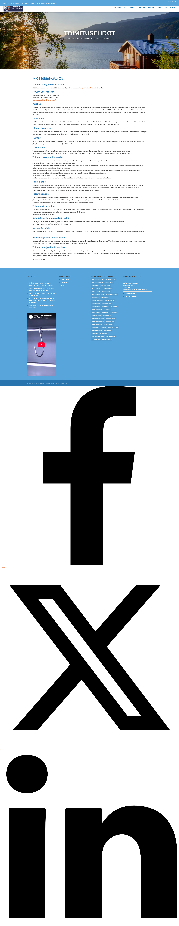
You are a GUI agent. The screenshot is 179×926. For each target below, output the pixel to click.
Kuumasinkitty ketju (98, 294)
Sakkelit (103, 327)
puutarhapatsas (110, 321)
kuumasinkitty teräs (111, 294)
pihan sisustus (96, 312)
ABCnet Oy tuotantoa (60, 383)
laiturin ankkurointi (97, 300)
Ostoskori (64, 282)
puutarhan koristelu (98, 321)
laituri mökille (104, 297)
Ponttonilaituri (96, 315)
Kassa (62, 285)
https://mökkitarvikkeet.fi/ (87, 88)
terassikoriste (107, 330)
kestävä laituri (106, 291)
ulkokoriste (103, 333)
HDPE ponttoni (96, 288)
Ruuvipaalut (95, 327)
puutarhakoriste (110, 318)
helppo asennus (107, 288)
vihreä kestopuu (107, 339)
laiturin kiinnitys (109, 300)
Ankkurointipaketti (97, 282)
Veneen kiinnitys (110, 336)
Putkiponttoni (107, 315)
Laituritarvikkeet (106, 303)
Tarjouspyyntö (155, 8)
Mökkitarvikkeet (97, 309)
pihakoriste (107, 309)
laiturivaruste (96, 306)
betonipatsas (95, 285)
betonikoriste (109, 282)
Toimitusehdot (130, 293)
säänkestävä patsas (113, 327)
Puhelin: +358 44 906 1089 (11, 3)
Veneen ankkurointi (98, 336)
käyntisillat (95, 297)
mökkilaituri (105, 306)
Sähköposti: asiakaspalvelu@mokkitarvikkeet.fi (39, 3)
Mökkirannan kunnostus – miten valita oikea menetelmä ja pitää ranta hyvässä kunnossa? (41, 300)
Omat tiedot (170, 8)
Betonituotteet (105, 285)
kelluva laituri (96, 291)
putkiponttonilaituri (98, 318)
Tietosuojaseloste (131, 296)
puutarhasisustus (97, 324)
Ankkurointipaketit (110, 279)
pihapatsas (105, 312)
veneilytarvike (96, 339)
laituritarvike (96, 303)
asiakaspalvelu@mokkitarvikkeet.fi (44, 100)
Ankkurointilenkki (97, 279)
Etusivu (117, 8)
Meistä (142, 8)
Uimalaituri (95, 333)
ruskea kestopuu (108, 324)
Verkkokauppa (130, 8)
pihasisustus (113, 312)
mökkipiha (114, 306)
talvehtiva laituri (97, 330)
